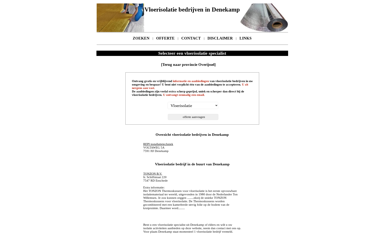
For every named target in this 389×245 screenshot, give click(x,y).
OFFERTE (165, 38)
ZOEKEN (141, 38)
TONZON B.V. (152, 173)
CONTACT (191, 38)
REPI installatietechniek (158, 144)
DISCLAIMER (220, 38)
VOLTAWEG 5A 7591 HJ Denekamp (158, 147)
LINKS (245, 38)
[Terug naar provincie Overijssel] (188, 64)
